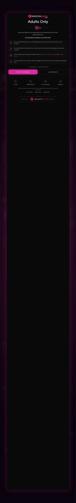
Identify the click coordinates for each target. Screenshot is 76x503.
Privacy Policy (52, 54)
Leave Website (53, 72)
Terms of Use (44, 54)
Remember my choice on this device (39, 67)
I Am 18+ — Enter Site (22, 72)
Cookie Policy (46, 92)
